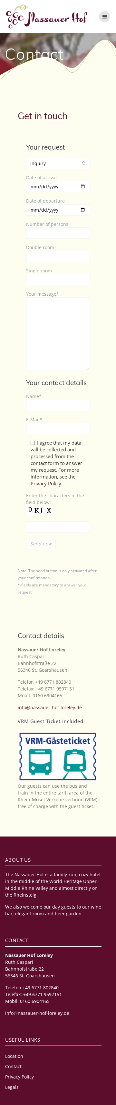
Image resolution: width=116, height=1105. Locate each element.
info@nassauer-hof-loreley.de (50, 707)
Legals (12, 1087)
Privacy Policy (46, 483)
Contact (13, 1066)
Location (14, 1056)
